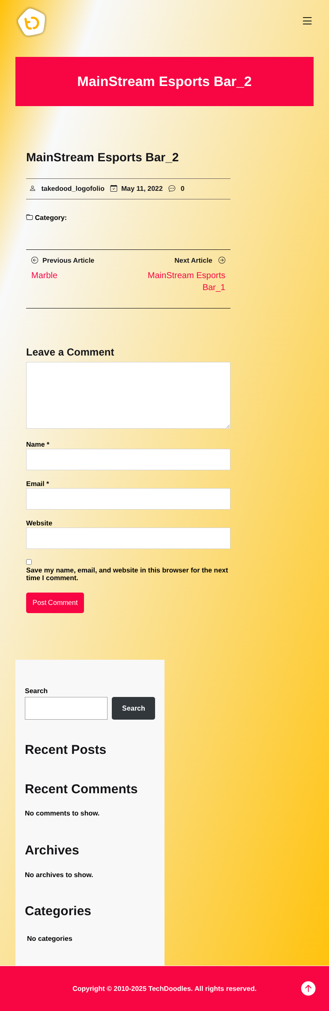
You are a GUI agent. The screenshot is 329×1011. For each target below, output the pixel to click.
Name (37, 444)
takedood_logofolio (73, 189)
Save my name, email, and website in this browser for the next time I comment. (127, 574)
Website (39, 523)
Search (36, 691)
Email (37, 484)
